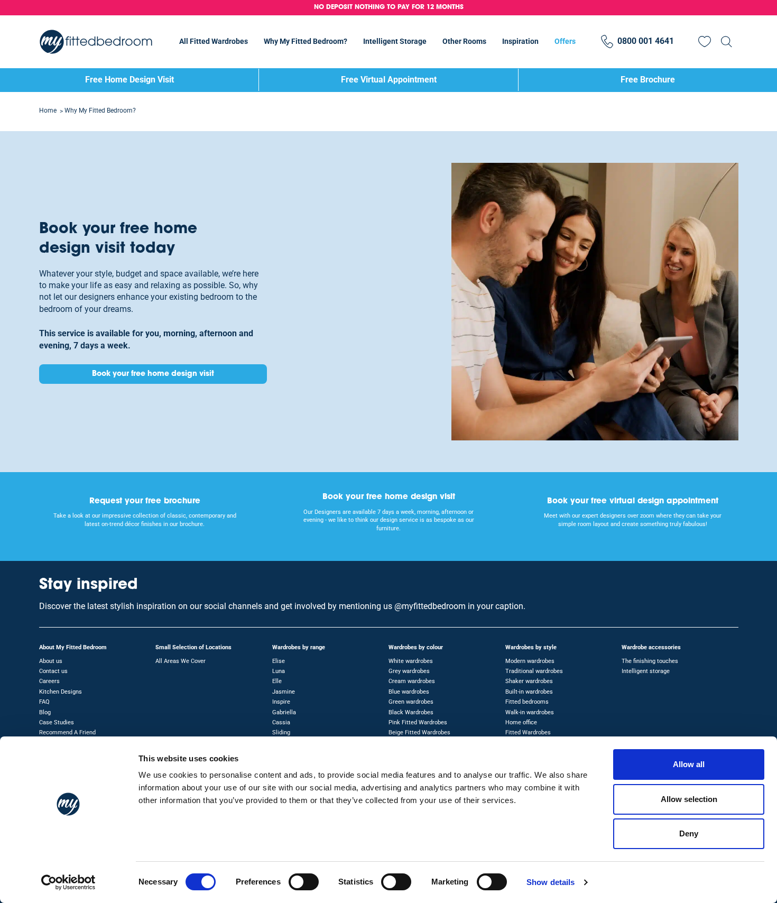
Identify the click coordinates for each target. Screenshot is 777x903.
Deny (688, 833)
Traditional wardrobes (534, 671)
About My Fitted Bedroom (73, 647)
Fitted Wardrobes (528, 732)
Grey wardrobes (409, 671)
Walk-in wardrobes (529, 712)
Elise (278, 661)
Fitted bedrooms (527, 701)
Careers (49, 681)
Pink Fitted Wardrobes (417, 722)
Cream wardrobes (411, 681)
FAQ (44, 701)
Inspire (281, 701)
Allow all (689, 764)
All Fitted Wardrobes (213, 41)
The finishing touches (650, 661)
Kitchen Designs (60, 691)
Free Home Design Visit (129, 80)
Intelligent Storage (395, 41)
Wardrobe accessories (651, 647)
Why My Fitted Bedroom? (305, 41)
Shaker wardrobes (529, 681)
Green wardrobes (410, 701)
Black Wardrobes (410, 712)
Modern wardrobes (529, 661)
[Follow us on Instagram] (709, 590)
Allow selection (689, 799)
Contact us (53, 671)
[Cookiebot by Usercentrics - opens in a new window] (68, 882)
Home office (521, 722)
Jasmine (283, 691)
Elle (277, 681)
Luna (278, 671)
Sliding (281, 732)
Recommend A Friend (67, 732)
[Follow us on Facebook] (729, 590)
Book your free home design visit (153, 374)
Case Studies (56, 722)
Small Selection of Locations (193, 647)
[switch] (304, 881)
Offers (565, 41)
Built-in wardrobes (529, 691)
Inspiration (520, 41)
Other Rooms (464, 41)
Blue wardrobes (408, 691)
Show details (550, 882)
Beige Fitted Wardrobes (419, 732)
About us (50, 661)
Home (48, 110)
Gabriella (284, 712)
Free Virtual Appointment (389, 80)
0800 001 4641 (645, 41)
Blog (45, 712)
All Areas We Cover (180, 661)
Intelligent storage (646, 671)
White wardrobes (410, 661)
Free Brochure (648, 80)
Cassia (281, 722)
